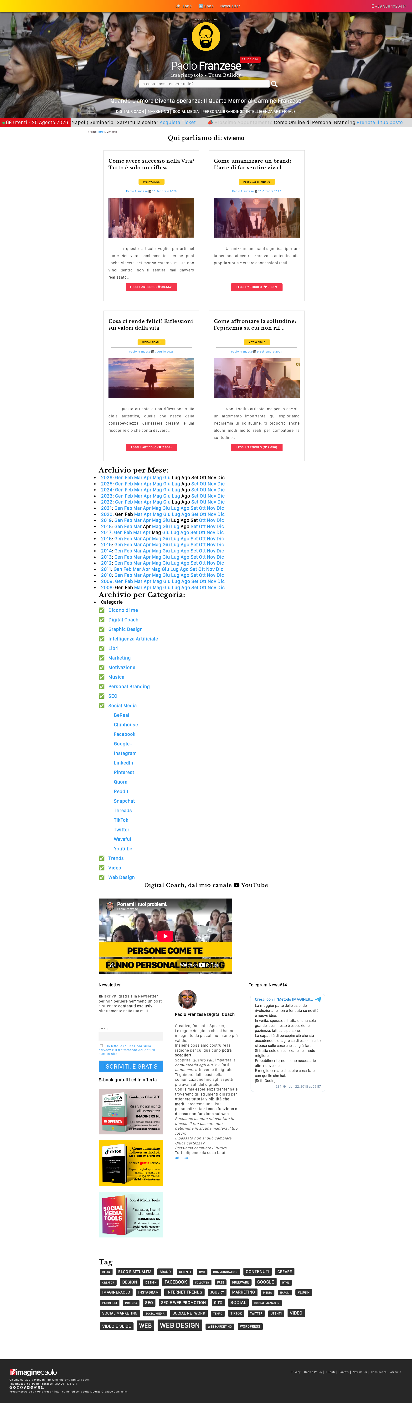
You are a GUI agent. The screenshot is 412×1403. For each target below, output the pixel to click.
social (238, 1302)
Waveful (122, 839)
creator (108, 1282)
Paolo (206, 65)
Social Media (186, 111)
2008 (107, 587)
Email (103, 1029)
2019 (106, 520)
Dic (221, 484)
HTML (285, 1282)
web (145, 1325)
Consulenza (379, 1372)
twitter (256, 1313)
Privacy (296, 1372)
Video (114, 868)
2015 (106, 544)
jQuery (217, 1292)
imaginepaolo (116, 1292)
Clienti (330, 1372)
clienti (185, 1272)
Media (267, 1292)
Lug (176, 484)
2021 (106, 508)
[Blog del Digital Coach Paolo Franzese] (206, 49)
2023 (107, 496)
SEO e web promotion (183, 1302)
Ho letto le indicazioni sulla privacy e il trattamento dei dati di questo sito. (127, 1050)
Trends (116, 858)
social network (189, 1313)
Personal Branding (222, 111)
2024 (107, 490)
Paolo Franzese (137, 191)
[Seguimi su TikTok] (25, 1387)
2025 (107, 484)
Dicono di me (123, 610)
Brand (165, 1272)
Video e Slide (116, 1326)
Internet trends (184, 1292)
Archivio (395, 1372)
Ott (203, 484)
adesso (181, 1157)
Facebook (125, 734)
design (129, 1281)
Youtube (123, 849)
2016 (106, 538)
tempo (217, 1313)
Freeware (240, 1282)
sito (218, 1302)
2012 (106, 563)
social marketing (120, 1313)
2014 (106, 551)
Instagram (125, 753)
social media (155, 1313)
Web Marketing (220, 1326)
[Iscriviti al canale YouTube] (21, 1387)
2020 (107, 514)
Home (100, 131)
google (265, 1281)
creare (285, 1271)
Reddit (121, 791)
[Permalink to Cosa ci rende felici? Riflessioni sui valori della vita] (151, 397)
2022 (107, 502)
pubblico (109, 1303)
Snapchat (124, 801)
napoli (285, 1292)
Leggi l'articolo (143, 287)
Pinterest (124, 772)
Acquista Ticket (130, 122)
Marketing (158, 111)
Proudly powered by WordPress (30, 1391)
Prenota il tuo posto (332, 122)
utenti (276, 1313)
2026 (107, 477)
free (220, 1282)
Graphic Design (125, 629)
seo (149, 1302)
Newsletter (360, 1372)
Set (195, 484)
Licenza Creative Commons (108, 1391)
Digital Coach (130, 111)
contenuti (257, 1271)
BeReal (121, 715)
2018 (106, 526)
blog (106, 1272)
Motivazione (151, 181)
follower (202, 1282)
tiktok (236, 1313)
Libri (113, 648)
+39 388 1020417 (390, 6)
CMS (202, 1272)
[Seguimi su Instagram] (18, 1387)
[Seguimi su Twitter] (35, 1387)
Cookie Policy (313, 1372)
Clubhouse (126, 724)
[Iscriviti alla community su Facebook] (11, 1387)
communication (225, 1272)
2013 (106, 557)
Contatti (344, 1372)
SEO (113, 696)
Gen (119, 477)
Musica (116, 677)
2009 (107, 581)
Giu (167, 477)
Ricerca (131, 1303)
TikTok (121, 820)
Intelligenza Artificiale (271, 111)
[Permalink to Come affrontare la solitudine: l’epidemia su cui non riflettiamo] (257, 397)
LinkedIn (123, 763)
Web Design (121, 877)
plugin (304, 1292)
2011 (106, 569)
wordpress (250, 1326)
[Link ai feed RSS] (42, 1387)
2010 (106, 575)
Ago (185, 508)
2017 (106, 532)
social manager (266, 1303)
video (296, 1312)
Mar (138, 477)
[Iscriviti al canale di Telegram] (14, 1387)
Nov (212, 484)
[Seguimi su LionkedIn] (28, 1387)
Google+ (123, 744)
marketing (243, 1292)
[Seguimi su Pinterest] (39, 1387)
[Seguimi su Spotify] (32, 1387)
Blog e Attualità (135, 1271)
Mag (157, 477)
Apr (148, 477)
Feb (129, 477)
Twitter (121, 829)
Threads (123, 810)
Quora (121, 782)
